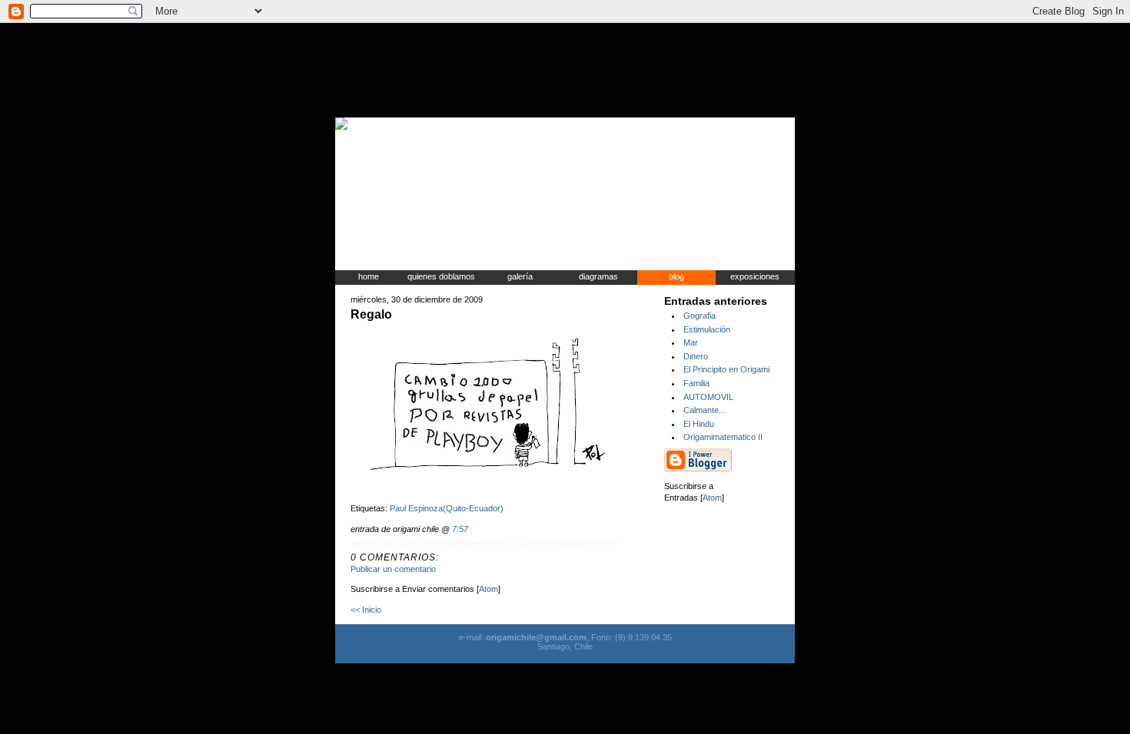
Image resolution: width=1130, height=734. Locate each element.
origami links (663, 123)
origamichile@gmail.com (535, 637)
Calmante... (704, 410)
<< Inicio (366, 609)
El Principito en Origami (726, 369)
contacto (775, 123)
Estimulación (706, 329)
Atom (488, 588)
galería (520, 276)
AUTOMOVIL (708, 397)
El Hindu (698, 423)
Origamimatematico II (723, 436)
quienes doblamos (441, 276)
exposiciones (754, 276)
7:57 (460, 529)
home (368, 276)
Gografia (699, 315)
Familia (696, 383)
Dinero (695, 356)
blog (676, 276)
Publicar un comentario (393, 569)
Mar (690, 342)
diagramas (598, 276)
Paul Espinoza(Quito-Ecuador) (447, 508)
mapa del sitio (722, 123)
